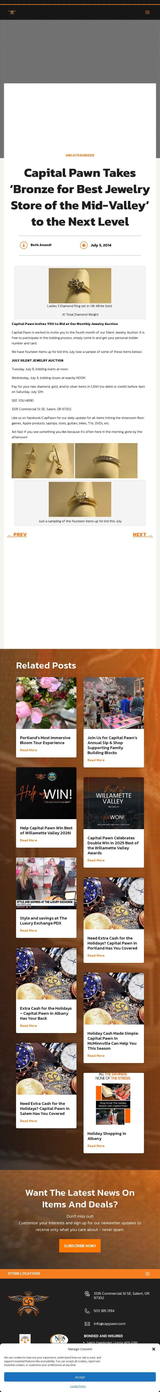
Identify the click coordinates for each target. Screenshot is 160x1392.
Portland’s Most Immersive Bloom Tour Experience (45, 740)
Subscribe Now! (80, 1246)
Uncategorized (80, 155)
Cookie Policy (78, 1386)
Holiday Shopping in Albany (107, 1136)
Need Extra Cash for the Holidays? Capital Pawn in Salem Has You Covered (45, 1108)
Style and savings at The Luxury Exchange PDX (43, 920)
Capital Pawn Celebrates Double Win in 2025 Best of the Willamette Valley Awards (113, 845)
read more (28, 749)
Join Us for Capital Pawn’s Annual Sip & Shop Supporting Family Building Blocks (112, 745)
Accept (80, 1377)
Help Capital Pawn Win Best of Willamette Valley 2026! (46, 830)
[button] (154, 1349)
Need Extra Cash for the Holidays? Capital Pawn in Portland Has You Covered (112, 943)
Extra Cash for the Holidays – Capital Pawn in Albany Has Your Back (46, 1013)
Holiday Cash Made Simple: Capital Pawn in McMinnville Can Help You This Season (113, 1040)
